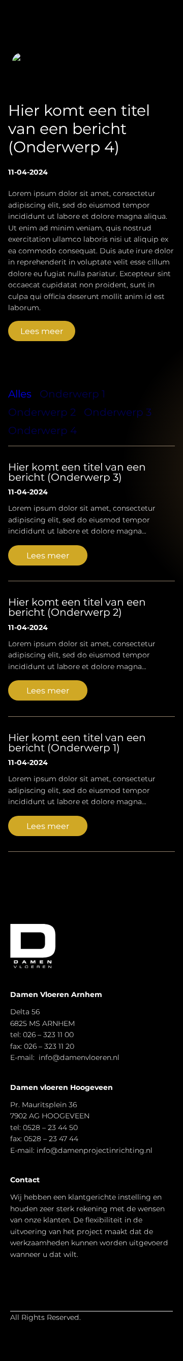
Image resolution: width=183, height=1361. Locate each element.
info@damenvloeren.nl (79, 1057)
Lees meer (41, 331)
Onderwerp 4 (42, 430)
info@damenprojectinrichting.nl (94, 1150)
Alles (20, 394)
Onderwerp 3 (117, 412)
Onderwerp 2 (42, 412)
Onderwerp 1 (72, 394)
